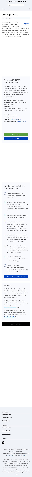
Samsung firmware (7, 417)
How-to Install (6, 431)
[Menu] (29, 9)
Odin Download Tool (10, 317)
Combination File (9, 18)
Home (4, 18)
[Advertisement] (16, 56)
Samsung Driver (6, 414)
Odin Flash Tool (6, 434)
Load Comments (15, 324)
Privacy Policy (6, 420)
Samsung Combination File (16, 1)
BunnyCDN (22, 455)
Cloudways (11, 455)
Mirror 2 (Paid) (16, 138)
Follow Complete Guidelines (16, 277)
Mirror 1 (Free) (16, 134)
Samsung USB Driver (10, 307)
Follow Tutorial (21, 121)
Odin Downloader (16, 119)
